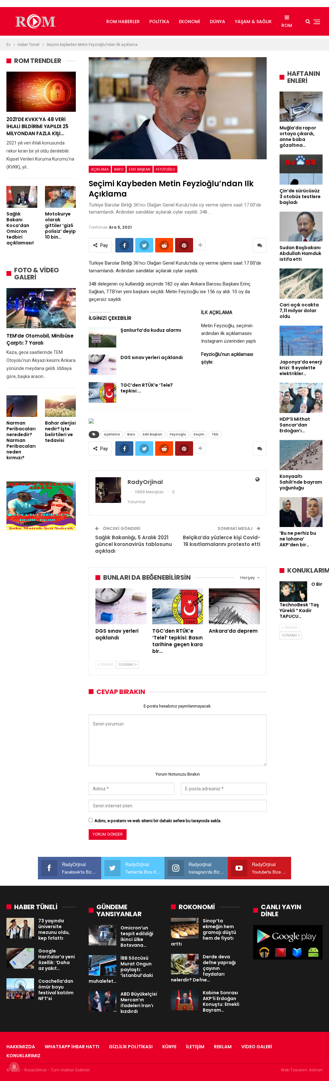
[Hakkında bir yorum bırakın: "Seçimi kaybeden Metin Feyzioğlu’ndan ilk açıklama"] (260, 245)
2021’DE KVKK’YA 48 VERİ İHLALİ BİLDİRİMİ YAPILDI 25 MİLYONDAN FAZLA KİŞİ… (37, 126)
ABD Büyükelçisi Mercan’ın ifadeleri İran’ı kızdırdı (138, 1003)
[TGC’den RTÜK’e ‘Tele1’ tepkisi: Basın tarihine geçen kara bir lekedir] (102, 392)
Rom (286, 25)
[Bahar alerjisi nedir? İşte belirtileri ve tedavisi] (60, 406)
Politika (159, 21)
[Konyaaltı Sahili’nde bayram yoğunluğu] (301, 455)
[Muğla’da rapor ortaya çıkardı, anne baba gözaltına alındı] (301, 107)
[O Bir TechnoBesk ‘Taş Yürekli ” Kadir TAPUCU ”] (293, 591)
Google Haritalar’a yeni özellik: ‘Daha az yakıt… (56, 959)
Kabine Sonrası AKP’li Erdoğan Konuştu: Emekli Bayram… (221, 1001)
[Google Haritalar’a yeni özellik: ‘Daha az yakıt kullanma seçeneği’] (20, 958)
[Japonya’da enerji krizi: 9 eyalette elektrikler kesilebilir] (301, 341)
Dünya (217, 21)
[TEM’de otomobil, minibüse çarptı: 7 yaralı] (41, 308)
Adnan (316, 1070)
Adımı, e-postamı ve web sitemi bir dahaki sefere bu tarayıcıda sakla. (157, 820)
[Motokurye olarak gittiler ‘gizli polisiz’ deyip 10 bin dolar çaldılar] (60, 196)
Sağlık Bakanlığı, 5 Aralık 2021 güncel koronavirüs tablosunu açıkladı (133, 544)
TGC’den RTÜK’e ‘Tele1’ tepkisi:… (146, 388)
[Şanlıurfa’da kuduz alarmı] (102, 337)
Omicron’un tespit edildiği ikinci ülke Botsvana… (136, 936)
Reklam (223, 1046)
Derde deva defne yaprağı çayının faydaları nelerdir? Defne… (203, 968)
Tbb (215, 434)
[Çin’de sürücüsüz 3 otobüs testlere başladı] (301, 169)
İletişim (195, 1046)
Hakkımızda (20, 1046)
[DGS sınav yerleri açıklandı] (102, 365)
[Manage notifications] (14, 1067)
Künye (169, 1046)
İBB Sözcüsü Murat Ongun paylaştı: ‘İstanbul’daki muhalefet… (121, 969)
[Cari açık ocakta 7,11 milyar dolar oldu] (301, 283)
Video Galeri (256, 1046)
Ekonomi (189, 21)
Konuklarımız (23, 1055)
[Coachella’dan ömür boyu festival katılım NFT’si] (20, 988)
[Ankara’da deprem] (234, 606)
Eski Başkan (139, 169)
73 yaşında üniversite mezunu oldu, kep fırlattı (54, 929)
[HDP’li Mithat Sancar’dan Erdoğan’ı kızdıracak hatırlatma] (301, 398)
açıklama (100, 169)
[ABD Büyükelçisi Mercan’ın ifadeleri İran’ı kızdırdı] (102, 1001)
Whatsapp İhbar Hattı (72, 1046)
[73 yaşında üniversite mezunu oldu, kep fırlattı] (20, 928)
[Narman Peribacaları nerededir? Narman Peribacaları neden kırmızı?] (21, 406)
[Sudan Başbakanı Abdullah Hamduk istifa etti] (301, 227)
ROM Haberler (123, 21)
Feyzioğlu (165, 169)
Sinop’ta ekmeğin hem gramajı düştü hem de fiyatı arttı (203, 932)
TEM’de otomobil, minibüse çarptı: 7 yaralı (40, 339)
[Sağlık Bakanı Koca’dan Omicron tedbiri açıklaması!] (21, 196)
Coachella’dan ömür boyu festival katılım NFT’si (56, 990)
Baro (118, 169)
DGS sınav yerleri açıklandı (151, 357)
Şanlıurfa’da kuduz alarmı (150, 330)
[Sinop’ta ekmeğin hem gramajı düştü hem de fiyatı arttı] (185, 928)
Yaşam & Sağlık (253, 21)
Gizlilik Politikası (131, 1046)
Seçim (198, 434)
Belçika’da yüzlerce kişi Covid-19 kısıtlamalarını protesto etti (221, 541)
